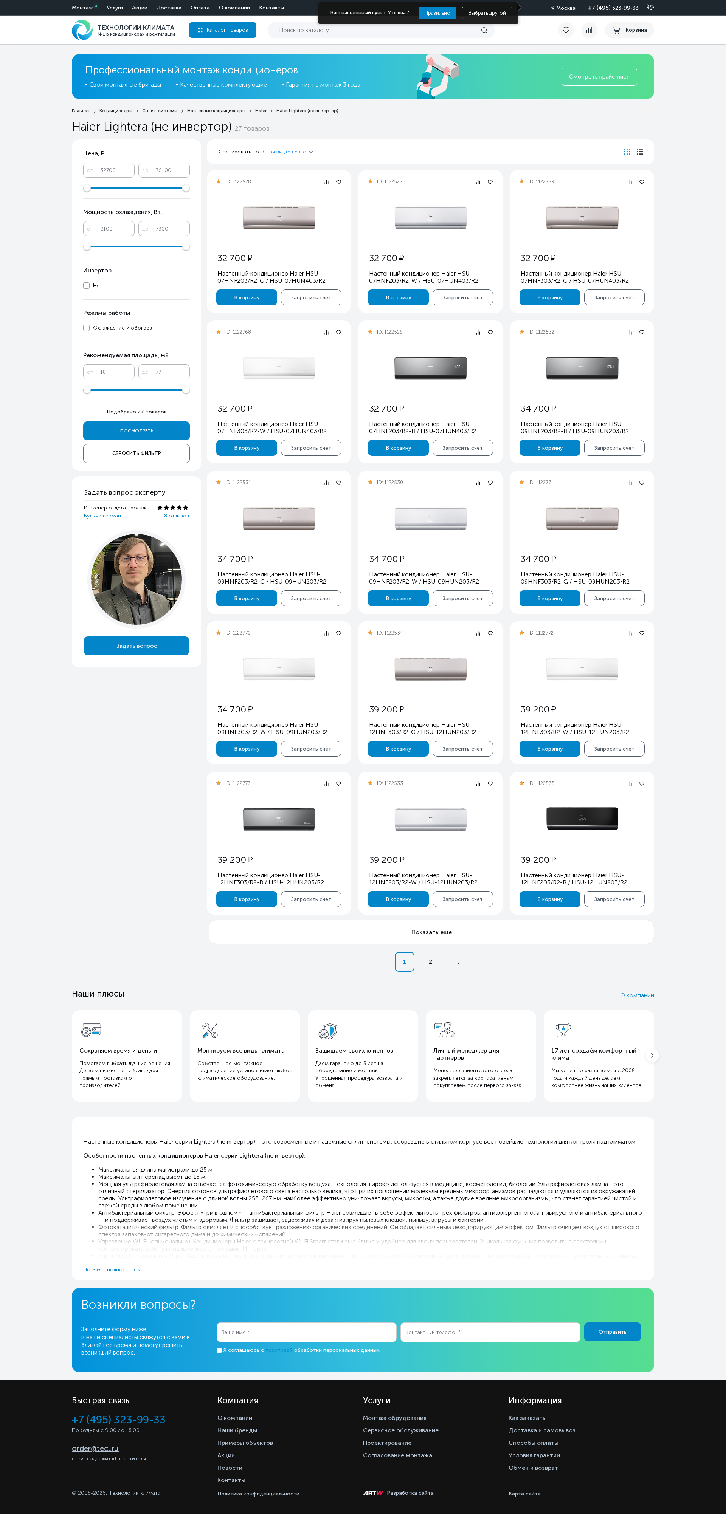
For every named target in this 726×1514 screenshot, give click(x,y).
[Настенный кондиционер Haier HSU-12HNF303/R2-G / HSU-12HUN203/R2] (430, 669)
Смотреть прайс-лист (599, 76)
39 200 (386, 709)
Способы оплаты (533, 1442)
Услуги (115, 8)
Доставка (169, 8)
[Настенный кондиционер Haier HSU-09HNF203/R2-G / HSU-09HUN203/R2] (279, 519)
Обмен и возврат (533, 1467)
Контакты (271, 8)
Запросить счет (311, 297)
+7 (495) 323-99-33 (613, 8)
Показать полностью (109, 1269)
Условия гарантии (534, 1455)
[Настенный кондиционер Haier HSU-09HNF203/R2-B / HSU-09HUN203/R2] (582, 368)
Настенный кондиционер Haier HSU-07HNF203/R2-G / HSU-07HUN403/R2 (271, 277)
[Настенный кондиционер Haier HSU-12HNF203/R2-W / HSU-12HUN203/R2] (430, 820)
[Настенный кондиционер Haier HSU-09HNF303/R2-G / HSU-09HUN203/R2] (582, 519)
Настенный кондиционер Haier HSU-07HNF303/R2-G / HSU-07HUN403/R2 (575, 277)
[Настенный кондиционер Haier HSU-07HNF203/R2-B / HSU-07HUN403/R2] (430, 368)
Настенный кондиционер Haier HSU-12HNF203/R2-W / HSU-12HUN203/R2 (423, 879)
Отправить (613, 1332)
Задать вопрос (136, 645)
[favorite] (570, 30)
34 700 (538, 408)
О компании (234, 8)
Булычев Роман (102, 515)
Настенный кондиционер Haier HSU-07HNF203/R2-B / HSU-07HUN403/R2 (422, 427)
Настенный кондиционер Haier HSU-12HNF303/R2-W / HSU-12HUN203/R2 (575, 728)
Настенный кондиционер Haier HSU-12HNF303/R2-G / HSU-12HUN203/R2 (422, 728)
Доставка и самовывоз (542, 1430)
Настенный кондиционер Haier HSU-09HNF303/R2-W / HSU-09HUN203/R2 (272, 728)
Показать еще (431, 932)
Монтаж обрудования (395, 1417)
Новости (229, 1467)
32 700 (234, 257)
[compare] (589, 30)
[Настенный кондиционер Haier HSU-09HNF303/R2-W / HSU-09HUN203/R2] (279, 669)
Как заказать (527, 1417)
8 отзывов (176, 515)
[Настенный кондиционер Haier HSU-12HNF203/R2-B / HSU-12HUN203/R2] (582, 820)
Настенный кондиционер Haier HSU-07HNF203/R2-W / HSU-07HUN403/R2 (423, 277)
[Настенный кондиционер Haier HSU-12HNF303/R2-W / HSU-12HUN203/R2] (582, 669)
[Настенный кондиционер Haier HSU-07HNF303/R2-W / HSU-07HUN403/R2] (279, 368)
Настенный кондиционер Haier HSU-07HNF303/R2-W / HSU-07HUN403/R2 (272, 427)
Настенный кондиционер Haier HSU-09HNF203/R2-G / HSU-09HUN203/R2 (271, 578)
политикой (279, 1350)
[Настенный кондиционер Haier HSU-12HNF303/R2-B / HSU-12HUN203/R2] (279, 820)
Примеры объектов (245, 1442)
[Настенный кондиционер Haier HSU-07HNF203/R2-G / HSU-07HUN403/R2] (279, 218)
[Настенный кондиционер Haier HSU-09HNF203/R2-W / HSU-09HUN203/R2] (430, 519)
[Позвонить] (646, 7)
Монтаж (82, 8)
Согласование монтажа (397, 1455)
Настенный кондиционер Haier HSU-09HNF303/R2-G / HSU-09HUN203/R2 (575, 578)
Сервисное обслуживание (401, 1430)
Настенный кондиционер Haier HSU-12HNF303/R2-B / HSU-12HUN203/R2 (270, 879)
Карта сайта (525, 1494)
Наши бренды (237, 1430)
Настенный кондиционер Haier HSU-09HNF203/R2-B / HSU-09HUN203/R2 (575, 427)
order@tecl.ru (95, 1448)
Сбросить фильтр (136, 453)
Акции (139, 8)
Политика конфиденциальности (258, 1494)
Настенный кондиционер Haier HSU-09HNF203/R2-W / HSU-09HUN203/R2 (424, 578)
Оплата (200, 8)
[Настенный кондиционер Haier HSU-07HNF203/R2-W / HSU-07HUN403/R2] (430, 218)
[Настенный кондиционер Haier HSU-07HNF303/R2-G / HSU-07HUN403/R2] (582, 218)
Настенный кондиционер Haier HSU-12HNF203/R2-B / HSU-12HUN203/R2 (574, 879)
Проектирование (387, 1442)
